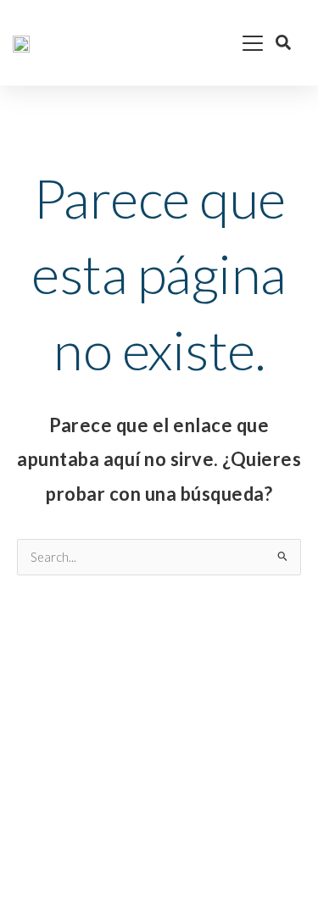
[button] (207, 42)
